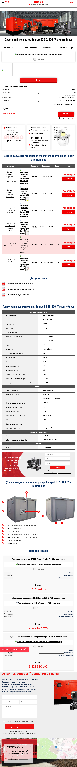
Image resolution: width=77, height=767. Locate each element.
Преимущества (48, 47)
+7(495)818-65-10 (14, 747)
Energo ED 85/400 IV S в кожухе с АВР (10, 226)
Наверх (71, 2)
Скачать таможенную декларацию (18, 295)
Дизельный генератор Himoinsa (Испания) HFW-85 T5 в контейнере (38, 636)
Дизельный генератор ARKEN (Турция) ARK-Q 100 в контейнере (38, 559)
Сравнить (40, 59)
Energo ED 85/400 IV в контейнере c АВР (10, 262)
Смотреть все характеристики (64, 104)
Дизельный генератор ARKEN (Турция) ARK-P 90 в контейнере (38, 598)
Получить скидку (65, 118)
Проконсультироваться (19, 727)
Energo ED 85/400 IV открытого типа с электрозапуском (10, 176)
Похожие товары (67, 47)
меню (7, 2)
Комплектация (31, 47)
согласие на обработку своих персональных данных (57, 474)
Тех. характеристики (11, 47)
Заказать (65, 114)
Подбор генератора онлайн (14, 649)
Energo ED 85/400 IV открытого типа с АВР (10, 193)
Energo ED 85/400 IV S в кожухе (10, 210)
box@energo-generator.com (39, 5)
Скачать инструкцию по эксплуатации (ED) (21, 289)
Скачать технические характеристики (20, 283)
